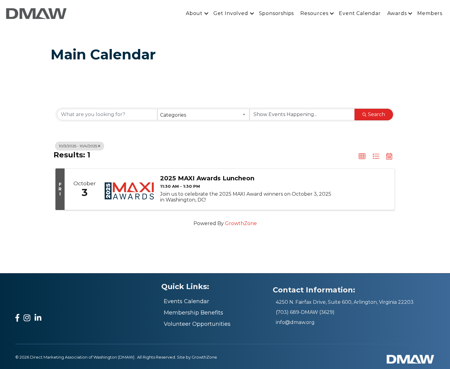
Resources (314, 13)
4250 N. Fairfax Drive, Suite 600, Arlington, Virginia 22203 (345, 302)
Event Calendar (360, 13)
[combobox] (203, 114)
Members (429, 13)
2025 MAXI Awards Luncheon (207, 178)
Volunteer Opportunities (197, 324)
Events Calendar (186, 301)
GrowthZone (241, 223)
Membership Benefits (193, 312)
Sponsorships (276, 13)
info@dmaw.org (295, 322)
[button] (362, 156)
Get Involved (230, 13)
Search (376, 114)
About (194, 13)
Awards (397, 13)
